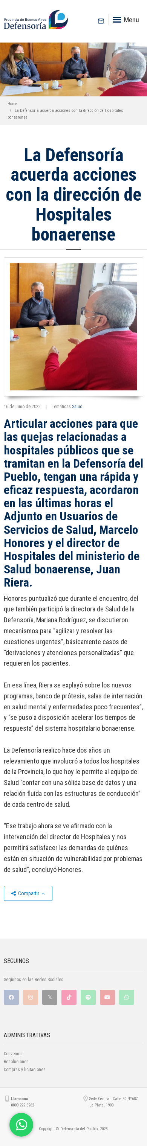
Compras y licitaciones (25, 1069)
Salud (77, 406)
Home (12, 103)
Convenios (13, 1053)
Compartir (28, 893)
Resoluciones (16, 1061)
